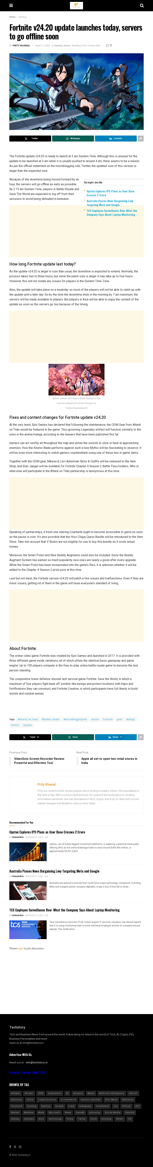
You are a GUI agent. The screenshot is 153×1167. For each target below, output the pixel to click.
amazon (78, 1093)
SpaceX (129, 1112)
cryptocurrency (47, 1099)
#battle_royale (50, 719)
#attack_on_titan (28, 719)
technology (55, 1118)
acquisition (54, 1093)
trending (106, 1118)
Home (12, 17)
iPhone (126, 1106)
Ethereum (127, 1099)
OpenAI (80, 1112)
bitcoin (133, 1093)
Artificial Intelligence (111, 1093)
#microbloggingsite (75, 719)
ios (115, 1106)
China (30, 1099)
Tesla (70, 1118)
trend (93, 1118)
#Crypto (15, 1093)
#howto (29, 1093)
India (71, 1106)
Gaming (22, 17)
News (67, 45)
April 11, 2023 (42, 45)
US (129, 1118)
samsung (94, 1112)
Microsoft (54, 1112)
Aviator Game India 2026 (27, 1072)
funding (31, 1106)
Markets (28, 1112)
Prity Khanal (21, 45)
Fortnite (108, 719)
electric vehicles (91, 1099)
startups (29, 1118)
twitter (15, 725)
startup (15, 1118)
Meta (41, 1112)
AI (67, 1093)
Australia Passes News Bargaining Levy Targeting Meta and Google (110, 203)
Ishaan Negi (18, 837)
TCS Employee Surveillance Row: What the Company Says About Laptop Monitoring (112, 212)
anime (95, 719)
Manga (131, 719)
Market (15, 1112)
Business (16, 1099)
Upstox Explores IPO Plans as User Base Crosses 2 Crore (111, 193)
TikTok (82, 1118)
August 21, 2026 (35, 837)
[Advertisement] (76, 248)
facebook (16, 1106)
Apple (91, 1093)
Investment (102, 1106)
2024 (40, 1093)
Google (59, 1106)
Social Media (112, 1112)
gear (119, 719)
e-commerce (68, 1099)
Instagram (85, 1106)
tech (41, 1118)
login (20, 949)
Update (27, 725)
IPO (137, 1106)
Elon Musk (111, 1099)
